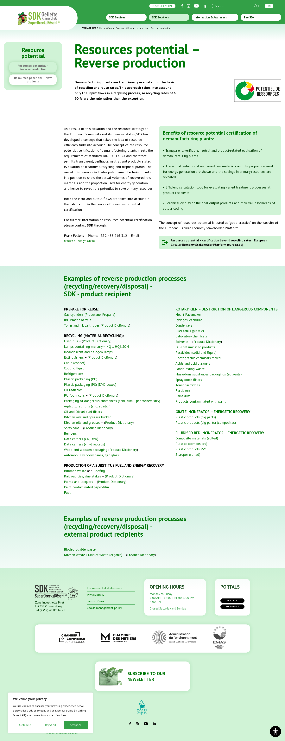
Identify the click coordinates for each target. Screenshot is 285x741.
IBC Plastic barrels (77, 320)
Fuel (67, 492)
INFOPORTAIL (232, 606)
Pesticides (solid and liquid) (196, 352)
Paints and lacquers (78, 481)
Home (102, 28)
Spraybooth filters (188, 379)
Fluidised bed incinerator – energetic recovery (219, 432)
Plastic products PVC (191, 449)
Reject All (50, 725)
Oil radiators (73, 390)
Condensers (183, 325)
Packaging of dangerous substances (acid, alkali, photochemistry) (112, 401)
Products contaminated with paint (200, 401)
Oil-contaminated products (195, 347)
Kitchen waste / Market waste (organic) (93, 555)
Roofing (99, 471)
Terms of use (95, 601)
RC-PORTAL (232, 600)
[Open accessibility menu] (275, 731)
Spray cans (71, 428)
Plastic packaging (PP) (80, 379)
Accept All (76, 725)
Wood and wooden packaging (85, 449)
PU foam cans (74, 395)
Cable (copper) (74, 363)
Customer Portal (162, 5)
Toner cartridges (187, 385)
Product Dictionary (115, 325)
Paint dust (183, 396)
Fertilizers (183, 390)
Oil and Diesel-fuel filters (83, 411)
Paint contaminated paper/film (86, 487)
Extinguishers (74, 357)
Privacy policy (95, 594)
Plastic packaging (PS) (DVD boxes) (90, 384)
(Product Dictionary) (120, 476)
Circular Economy (116, 28)
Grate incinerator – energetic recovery (212, 411)
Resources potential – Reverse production (33, 67)
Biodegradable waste (80, 549)
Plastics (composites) (191, 443)
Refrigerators (74, 373)
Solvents (181, 341)
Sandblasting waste (190, 369)
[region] (50, 713)
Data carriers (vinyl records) (84, 444)
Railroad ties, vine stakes (83, 476)
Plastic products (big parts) (195, 417)
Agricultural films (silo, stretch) (87, 406)
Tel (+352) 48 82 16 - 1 (50, 610)
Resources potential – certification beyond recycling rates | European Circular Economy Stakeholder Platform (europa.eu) (219, 242)
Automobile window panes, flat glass (91, 455)
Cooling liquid (74, 368)
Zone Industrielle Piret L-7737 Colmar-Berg (49, 604)
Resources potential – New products (33, 79)
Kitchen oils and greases (82, 422)
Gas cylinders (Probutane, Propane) (89, 314)
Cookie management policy (104, 608)
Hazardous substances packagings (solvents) (208, 374)
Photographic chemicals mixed (198, 358)
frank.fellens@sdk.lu (79, 241)
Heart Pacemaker (188, 314)
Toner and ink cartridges (82, 325)
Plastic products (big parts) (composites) (205, 422)
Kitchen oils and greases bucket (87, 417)
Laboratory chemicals (191, 336)
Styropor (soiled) (187, 454)
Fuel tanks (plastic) (189, 331)
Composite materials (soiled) (196, 438)
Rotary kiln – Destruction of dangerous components (226, 309)
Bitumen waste (75, 471)
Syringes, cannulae (188, 320)
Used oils (71, 341)
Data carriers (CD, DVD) (81, 439)
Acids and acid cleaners (192, 363)
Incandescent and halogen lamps (88, 352)
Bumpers (70, 433)
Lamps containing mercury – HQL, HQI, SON (96, 346)
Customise (25, 725)
